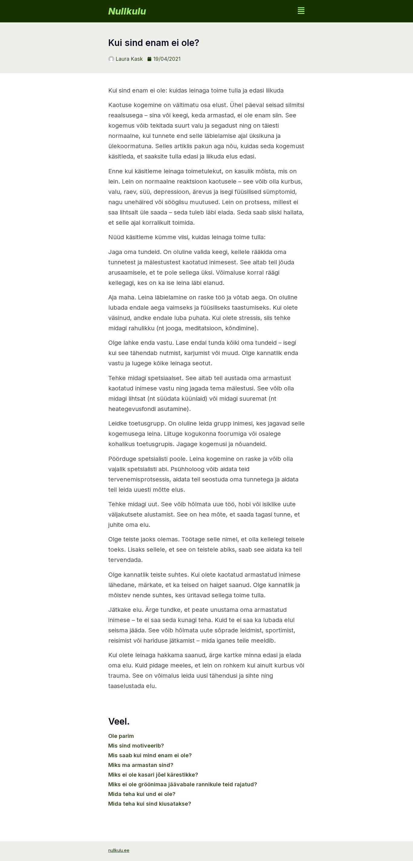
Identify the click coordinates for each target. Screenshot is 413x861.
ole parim (121, 736)
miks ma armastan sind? (140, 765)
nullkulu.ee (118, 850)
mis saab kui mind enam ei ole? (150, 755)
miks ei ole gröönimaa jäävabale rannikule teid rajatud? (182, 784)
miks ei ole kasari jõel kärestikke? (153, 774)
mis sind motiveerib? (136, 745)
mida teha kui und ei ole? (141, 794)
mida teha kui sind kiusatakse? (149, 804)
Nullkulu (127, 11)
